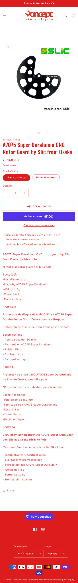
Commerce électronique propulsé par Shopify (51, 579)
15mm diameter (46, 177)
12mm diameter (16, 177)
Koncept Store (20, 579)
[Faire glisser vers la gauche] (31, 133)
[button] (5, 15)
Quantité (8, 185)
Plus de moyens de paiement (39, 225)
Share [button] (10, 490)
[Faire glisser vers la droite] (47, 133)
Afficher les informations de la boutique (30, 244)
